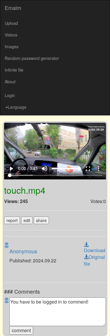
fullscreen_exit (92, 324)
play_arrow (7, 324)
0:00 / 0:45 (24, 325)
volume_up (48, 324)
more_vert (102, 324)
